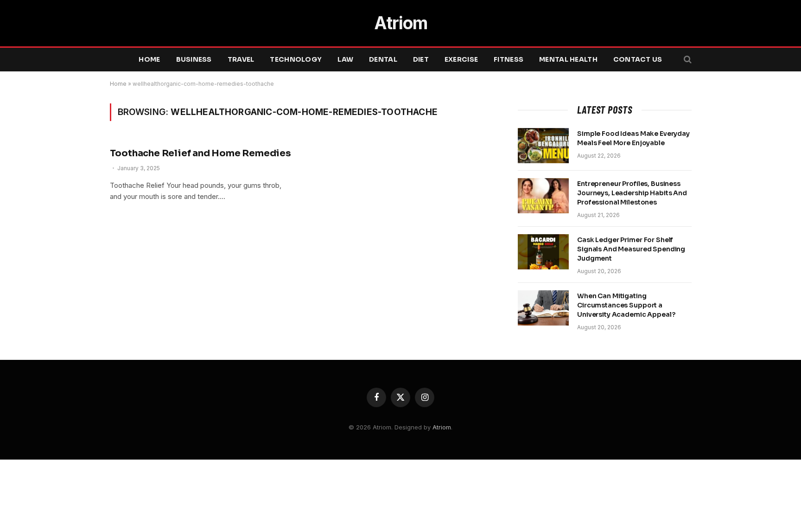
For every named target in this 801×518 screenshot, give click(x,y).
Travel (241, 59)
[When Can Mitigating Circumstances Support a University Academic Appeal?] (543, 308)
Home (149, 59)
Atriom (441, 427)
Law (345, 59)
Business (194, 59)
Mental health (568, 59)
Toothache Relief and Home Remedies (200, 153)
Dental (383, 59)
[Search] (687, 59)
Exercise (461, 59)
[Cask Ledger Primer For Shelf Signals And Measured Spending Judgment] (543, 251)
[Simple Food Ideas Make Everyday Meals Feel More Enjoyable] (543, 145)
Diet (421, 59)
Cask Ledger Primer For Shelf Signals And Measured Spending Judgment (631, 249)
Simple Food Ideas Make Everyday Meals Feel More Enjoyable (633, 138)
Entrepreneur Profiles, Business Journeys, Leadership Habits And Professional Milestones (632, 192)
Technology (296, 59)
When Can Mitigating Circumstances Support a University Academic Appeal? (626, 305)
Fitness (508, 59)
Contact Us (637, 59)
